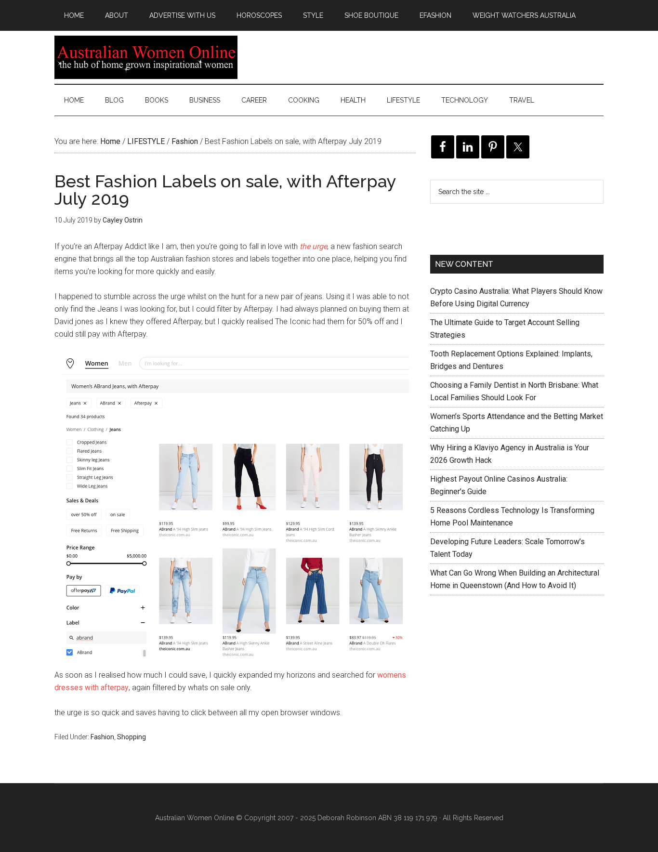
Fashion (102, 737)
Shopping (131, 737)
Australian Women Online (145, 57)
